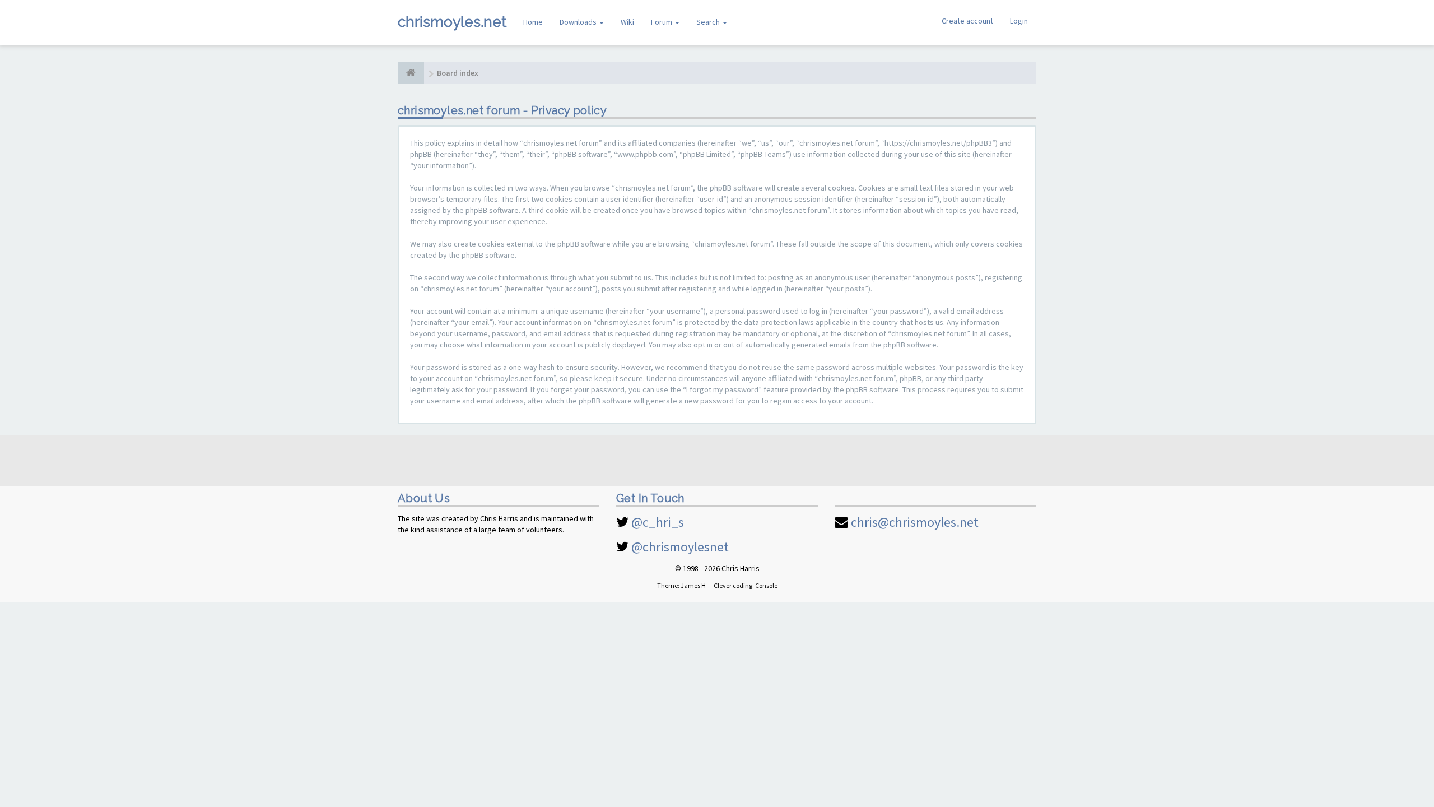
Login (1019, 21)
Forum (662, 22)
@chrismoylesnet (680, 546)
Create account (967, 21)
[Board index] (411, 73)
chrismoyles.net (452, 21)
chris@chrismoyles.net (915, 522)
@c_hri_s (657, 522)
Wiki (627, 22)
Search (708, 22)
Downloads (579, 22)
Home (533, 22)
